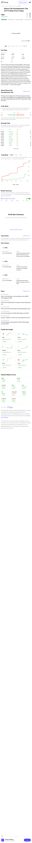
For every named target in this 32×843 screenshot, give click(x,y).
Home (2, 6)
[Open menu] (30, 2)
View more (26, 91)
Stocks (16, 6)
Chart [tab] (11, 155)
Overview (4, 19)
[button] (8, 198)
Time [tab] (20, 155)
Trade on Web (22, 2)
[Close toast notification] (2, 836)
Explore (5, 6)
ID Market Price (11, 6)
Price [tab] (16, 155)
